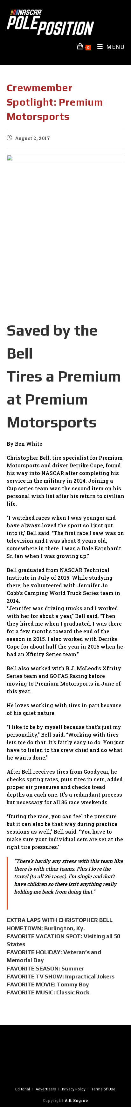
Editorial (22, 1089)
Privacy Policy (74, 1089)
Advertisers (46, 1089)
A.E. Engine (76, 1100)
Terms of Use (103, 1089)
